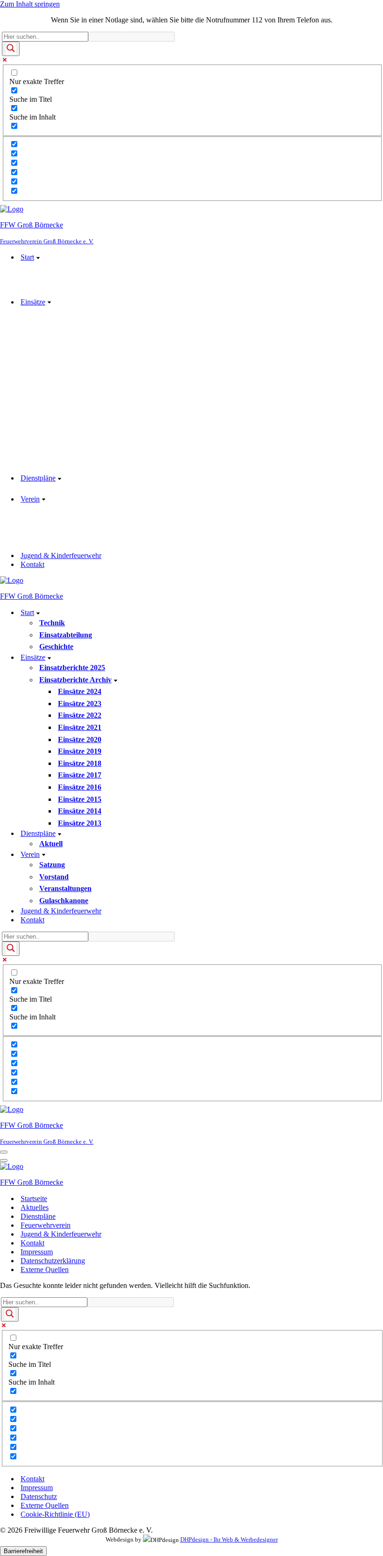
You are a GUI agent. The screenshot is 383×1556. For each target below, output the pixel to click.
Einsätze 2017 (79, 775)
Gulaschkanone (63, 901)
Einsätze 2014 (79, 811)
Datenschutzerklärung (53, 1261)
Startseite (34, 1198)
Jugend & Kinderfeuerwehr (61, 555)
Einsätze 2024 (79, 691)
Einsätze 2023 (79, 703)
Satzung (52, 865)
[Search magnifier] (11, 49)
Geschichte (56, 647)
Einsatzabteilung (65, 635)
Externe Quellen (45, 1269)
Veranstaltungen (65, 888)
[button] (38, 257)
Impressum (37, 1252)
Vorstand (54, 877)
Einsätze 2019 (79, 751)
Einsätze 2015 (79, 799)
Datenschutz (39, 1496)
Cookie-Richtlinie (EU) (55, 1514)
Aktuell (51, 844)
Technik (52, 623)
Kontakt (32, 564)
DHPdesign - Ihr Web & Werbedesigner (229, 1539)
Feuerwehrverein (46, 1225)
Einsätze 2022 (79, 715)
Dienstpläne (38, 1216)
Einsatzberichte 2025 (72, 668)
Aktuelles (35, 1207)
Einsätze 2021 (79, 727)
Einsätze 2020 (79, 739)
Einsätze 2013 (79, 823)
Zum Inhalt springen (30, 4)
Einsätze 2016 (79, 787)
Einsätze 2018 (79, 763)
